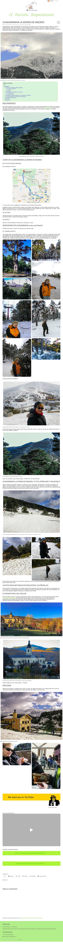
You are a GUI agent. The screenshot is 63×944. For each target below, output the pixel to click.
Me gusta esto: (8, 100)
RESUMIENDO (6, 86)
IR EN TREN (9, 89)
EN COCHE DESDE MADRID (11, 88)
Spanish (51, 0)
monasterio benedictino (9, 598)
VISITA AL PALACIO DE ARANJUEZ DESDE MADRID (30, 853)
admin (5, 24)
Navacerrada (47, 108)
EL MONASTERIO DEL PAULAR (11, 97)
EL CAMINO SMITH (10, 93)
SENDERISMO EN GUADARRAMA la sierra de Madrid (14, 92)
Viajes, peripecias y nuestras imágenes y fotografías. (20, 24)
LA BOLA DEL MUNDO (10, 94)
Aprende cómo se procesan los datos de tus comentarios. (31, 918)
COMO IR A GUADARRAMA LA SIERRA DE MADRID (14, 87)
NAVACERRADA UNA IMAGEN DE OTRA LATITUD (29, 863)
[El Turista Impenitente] (31, 6)
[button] (31, 830)
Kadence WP (20, 939)
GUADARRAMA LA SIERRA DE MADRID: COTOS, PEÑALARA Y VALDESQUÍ (18, 95)
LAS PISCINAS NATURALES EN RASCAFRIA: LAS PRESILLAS (16, 96)
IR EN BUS (9, 90)
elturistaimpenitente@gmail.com (10, 936)
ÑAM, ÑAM (7, 98)
